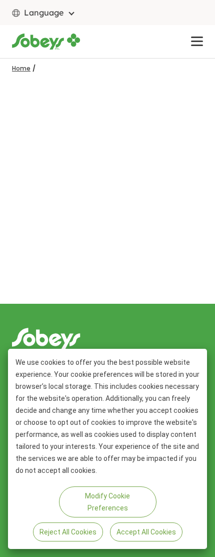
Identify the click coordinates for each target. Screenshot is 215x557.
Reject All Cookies (68, 532)
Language (44, 13)
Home (21, 68)
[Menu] (197, 41)
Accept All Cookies (146, 532)
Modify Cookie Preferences (107, 502)
